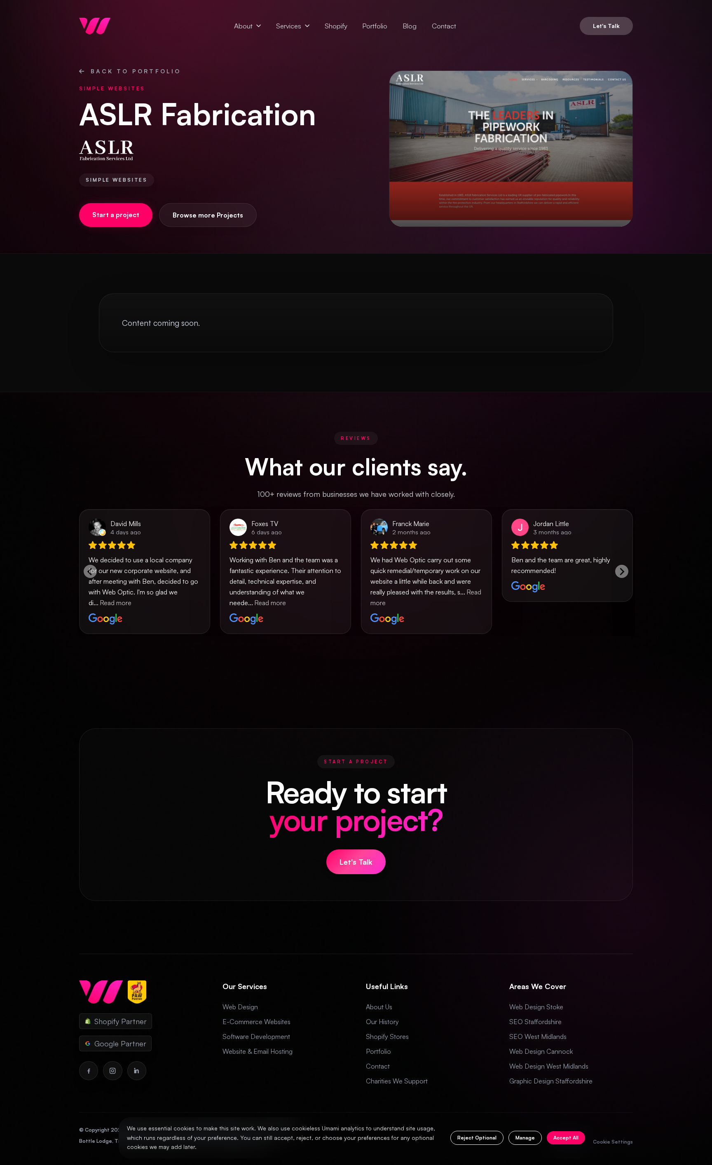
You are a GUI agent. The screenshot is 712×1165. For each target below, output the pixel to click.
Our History (382, 1022)
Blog (410, 25)
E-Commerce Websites (256, 1022)
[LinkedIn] (136, 1070)
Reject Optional (477, 1138)
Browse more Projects (208, 215)
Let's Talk (606, 25)
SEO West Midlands (538, 1036)
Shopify (336, 25)
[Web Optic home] (94, 26)
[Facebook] (88, 1070)
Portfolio (374, 25)
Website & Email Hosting (257, 1051)
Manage (525, 1138)
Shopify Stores (387, 1036)
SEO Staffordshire (535, 1022)
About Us (379, 1007)
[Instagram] (112, 1070)
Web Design (240, 1007)
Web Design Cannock (541, 1051)
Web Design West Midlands (548, 1066)
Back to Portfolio (136, 71)
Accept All (565, 1138)
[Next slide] (621, 571)
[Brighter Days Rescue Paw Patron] (137, 992)
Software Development (256, 1036)
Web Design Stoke (536, 1007)
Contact (444, 25)
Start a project (115, 215)
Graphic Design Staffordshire (551, 1081)
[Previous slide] (90, 571)
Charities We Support (397, 1081)
